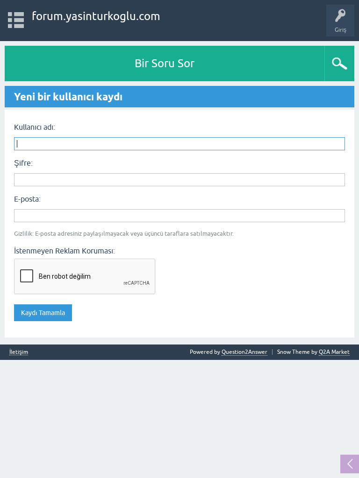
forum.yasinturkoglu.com (96, 16)
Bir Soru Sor (164, 63)
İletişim (18, 352)
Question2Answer (244, 352)
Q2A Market (334, 352)
